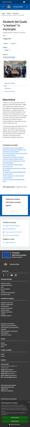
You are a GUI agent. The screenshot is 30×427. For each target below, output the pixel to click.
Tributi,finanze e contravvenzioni (9, 327)
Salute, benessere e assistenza (9, 331)
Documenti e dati (5, 294)
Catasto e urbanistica (6, 312)
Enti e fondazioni (5, 289)
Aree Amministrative (6, 285)
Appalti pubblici (5, 310)
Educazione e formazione (7, 324)
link (6, 414)
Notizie (3, 343)
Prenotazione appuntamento (8, 385)
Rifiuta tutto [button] (15, 421)
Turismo (3, 314)
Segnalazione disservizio (7, 387)
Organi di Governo (6, 283)
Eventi (2, 354)
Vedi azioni (13, 43)
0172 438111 (9, 370)
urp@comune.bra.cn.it (10, 375)
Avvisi (2, 347)
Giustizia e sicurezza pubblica (9, 325)
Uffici (2, 287)
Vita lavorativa (5, 306)
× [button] (28, 402)
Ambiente (3, 329)
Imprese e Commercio (7, 308)
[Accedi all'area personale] (24, 2)
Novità (9, 13)
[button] (15, 424)
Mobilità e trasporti (6, 316)
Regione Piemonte (7, 2)
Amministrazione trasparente (9, 399)
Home (3, 13)
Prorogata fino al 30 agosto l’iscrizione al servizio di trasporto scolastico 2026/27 (13, 158)
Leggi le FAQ (4, 389)
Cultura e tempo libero (7, 304)
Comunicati (15, 13)
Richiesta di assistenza (7, 391)
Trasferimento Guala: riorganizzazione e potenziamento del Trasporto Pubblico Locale (14, 149)
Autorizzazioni (5, 333)
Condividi (5, 43)
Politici (3, 291)
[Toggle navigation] (3, 7)
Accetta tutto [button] (15, 417)
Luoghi (3, 356)
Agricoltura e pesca (6, 335)
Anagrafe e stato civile (7, 303)
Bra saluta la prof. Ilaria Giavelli (11, 151)
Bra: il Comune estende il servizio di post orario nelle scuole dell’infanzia (15, 154)
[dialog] (15, 413)
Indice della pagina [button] (10, 83)
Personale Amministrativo (8, 293)
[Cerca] (27, 7)
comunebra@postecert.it (10, 377)
